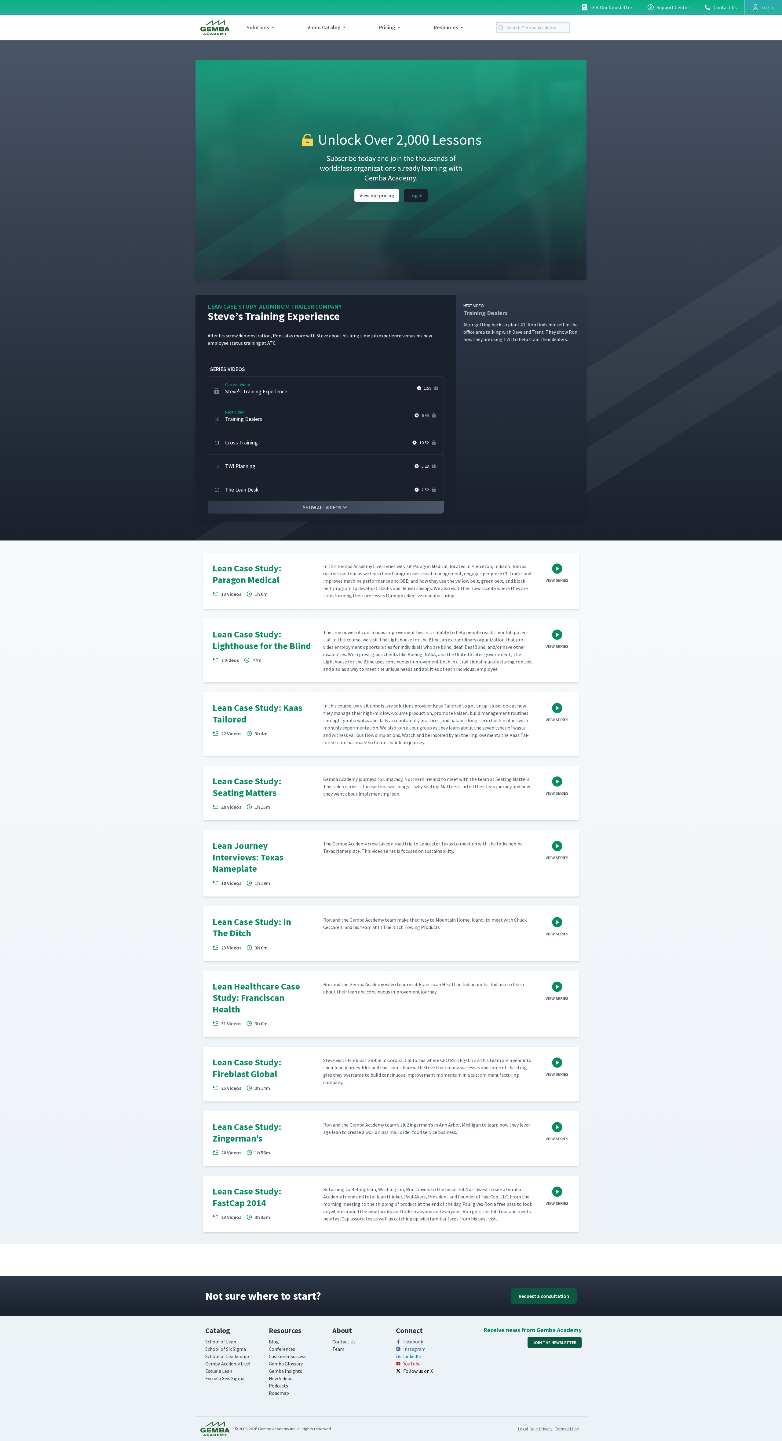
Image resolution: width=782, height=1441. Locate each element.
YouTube (412, 1364)
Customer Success (287, 1356)
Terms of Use (567, 1429)
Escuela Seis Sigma (224, 1378)
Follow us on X (418, 1371)
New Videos (280, 1378)
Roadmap (279, 1393)
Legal (523, 1429)
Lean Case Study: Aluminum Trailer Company (275, 306)
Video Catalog (324, 27)
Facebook (413, 1342)
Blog (274, 1342)
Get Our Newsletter (611, 7)
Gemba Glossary (286, 1364)
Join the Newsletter (554, 1342)
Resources (446, 27)
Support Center (673, 7)
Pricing (387, 27)
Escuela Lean (218, 1371)
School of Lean (220, 1342)
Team (338, 1349)
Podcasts (278, 1386)
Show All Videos (322, 507)
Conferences (282, 1349)
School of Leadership (227, 1356)
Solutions (258, 27)
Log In (415, 195)
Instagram (414, 1349)
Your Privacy (541, 1429)
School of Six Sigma (225, 1349)
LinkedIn (412, 1356)
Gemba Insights (285, 1371)
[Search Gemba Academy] (502, 27)
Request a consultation (544, 1296)
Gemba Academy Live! (227, 1364)
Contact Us (725, 7)
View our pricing (377, 195)
